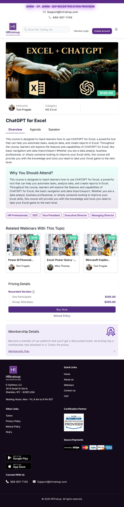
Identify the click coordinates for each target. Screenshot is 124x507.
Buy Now (62, 309)
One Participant (21, 296)
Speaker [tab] (54, 129)
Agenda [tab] (35, 129)
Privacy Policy (13, 421)
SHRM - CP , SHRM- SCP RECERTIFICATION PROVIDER (60, 6)
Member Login (81, 31)
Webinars (69, 385)
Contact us (70, 390)
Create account (102, 31)
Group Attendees (22, 302)
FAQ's (9, 432)
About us (69, 379)
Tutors (9, 415)
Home (67, 374)
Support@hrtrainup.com (62, 12)
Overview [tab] (15, 129)
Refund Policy (62, 315)
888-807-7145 (62, 17)
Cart (66, 396)
